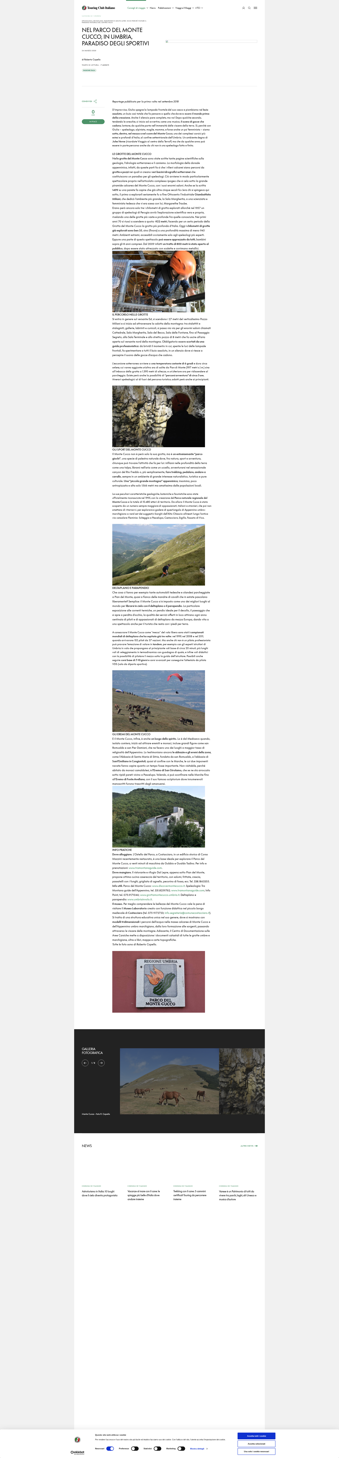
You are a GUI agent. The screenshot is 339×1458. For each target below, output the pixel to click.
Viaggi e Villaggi (183, 7)
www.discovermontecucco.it (168, 885)
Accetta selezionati (256, 1444)
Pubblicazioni (164, 7)
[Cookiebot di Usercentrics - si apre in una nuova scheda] (77, 1453)
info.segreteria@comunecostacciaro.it (187, 912)
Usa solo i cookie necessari (256, 1451)
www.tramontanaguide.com (145, 867)
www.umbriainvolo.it (140, 899)
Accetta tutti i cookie (256, 1436)
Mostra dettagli (197, 1449)
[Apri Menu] (255, 8)
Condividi (87, 101)
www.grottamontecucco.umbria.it (159, 894)
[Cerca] (249, 8)
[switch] (135, 1448)
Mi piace (93, 122)
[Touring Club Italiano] (98, 8)
